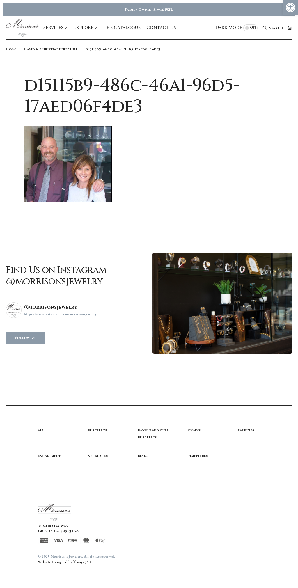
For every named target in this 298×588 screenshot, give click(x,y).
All (41, 430)
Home (11, 49)
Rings (143, 456)
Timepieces (198, 456)
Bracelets (97, 430)
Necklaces (98, 456)
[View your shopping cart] (290, 28)
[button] (290, 7)
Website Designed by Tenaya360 (64, 561)
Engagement (49, 456)
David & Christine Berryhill (51, 49)
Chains (194, 430)
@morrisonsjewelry (50, 307)
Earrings (246, 430)
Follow (22, 337)
